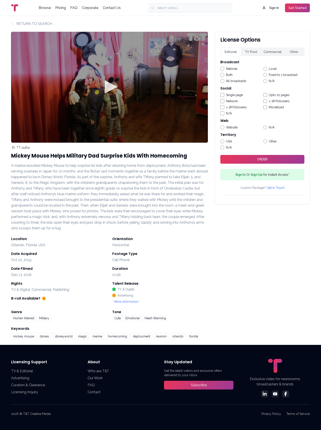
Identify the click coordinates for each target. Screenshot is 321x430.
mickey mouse (23, 336)
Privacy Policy (271, 414)
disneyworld (63, 336)
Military (44, 318)
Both (229, 75)
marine (97, 336)
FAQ (74, 8)
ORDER (262, 159)
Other (294, 52)
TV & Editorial (22, 371)
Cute (117, 318)
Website (232, 127)
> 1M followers (236, 107)
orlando (177, 336)
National (231, 68)
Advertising (20, 378)
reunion (161, 336)
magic (82, 336)
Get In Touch (276, 188)
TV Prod (251, 52)
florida (193, 336)
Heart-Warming (155, 318)
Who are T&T (98, 371)
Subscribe (199, 385)
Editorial (231, 52)
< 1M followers (279, 101)
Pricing (60, 8)
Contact (94, 392)
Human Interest (23, 318)
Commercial (272, 52)
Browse (45, 8)
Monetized (276, 107)
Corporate (90, 8)
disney (44, 336)
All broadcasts (236, 81)
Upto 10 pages (279, 95)
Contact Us (112, 8)
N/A (271, 81)
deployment (141, 336)
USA (229, 141)
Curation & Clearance (28, 385)
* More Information (125, 301)
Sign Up (256, 174)
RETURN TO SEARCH (34, 24)
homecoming (117, 336)
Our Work (95, 378)
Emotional (133, 318)
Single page (234, 95)
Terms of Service (298, 414)
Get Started (297, 8)
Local (273, 68)
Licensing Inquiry (24, 392)
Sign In (274, 8)
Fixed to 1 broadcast (283, 75)
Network (232, 101)
